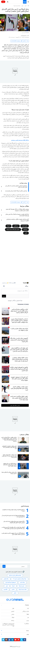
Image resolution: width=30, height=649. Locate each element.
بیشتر (28, 634)
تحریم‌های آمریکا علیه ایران (10, 582)
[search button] (4, 566)
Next (28, 614)
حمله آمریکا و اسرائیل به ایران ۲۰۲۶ (19, 579)
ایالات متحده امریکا (17, 5)
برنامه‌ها (12, 620)
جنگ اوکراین (6, 579)
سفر (28, 617)
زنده (3, 1)
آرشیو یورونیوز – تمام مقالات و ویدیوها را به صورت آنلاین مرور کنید (8, 625)
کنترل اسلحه (24, 226)
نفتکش (15, 593)
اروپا (28, 608)
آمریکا (8, 226)
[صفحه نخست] (28, 5)
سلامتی (13, 589)
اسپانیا (13, 586)
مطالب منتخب (24, 434)
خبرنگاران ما (26, 624)
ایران (7, 586)
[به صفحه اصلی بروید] (25, 2)
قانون (26, 233)
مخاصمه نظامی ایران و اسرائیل (15, 575)
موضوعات (27, 605)
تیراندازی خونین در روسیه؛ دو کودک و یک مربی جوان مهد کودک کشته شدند (17, 215)
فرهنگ (13, 617)
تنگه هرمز (5, 589)
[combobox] (15, 566)
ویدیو (28, 620)
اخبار (25, 5)
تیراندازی (25, 229)
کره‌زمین (12, 611)
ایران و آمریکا (21, 586)
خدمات (27, 631)
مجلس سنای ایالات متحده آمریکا (13, 229)
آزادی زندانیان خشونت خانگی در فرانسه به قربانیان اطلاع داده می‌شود (17, 220)
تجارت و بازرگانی (25, 611)
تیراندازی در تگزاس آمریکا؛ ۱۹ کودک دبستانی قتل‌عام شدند (16, 191)
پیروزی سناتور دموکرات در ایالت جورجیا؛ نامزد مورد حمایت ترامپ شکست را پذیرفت (17, 210)
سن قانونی (16, 226)
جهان (22, 5)
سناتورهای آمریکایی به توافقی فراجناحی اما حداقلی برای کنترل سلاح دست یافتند (16, 186)
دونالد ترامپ (22, 582)
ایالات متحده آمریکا (22, 589)
